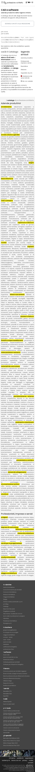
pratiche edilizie (16, 549)
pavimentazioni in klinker (23, 442)
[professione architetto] (14, 3)
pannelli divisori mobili (9, 408)
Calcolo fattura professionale (11, 711)
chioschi (10, 139)
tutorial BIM (6, 732)
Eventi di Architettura (9, 587)
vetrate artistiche (26, 525)
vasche (11, 177)
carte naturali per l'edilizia (24, 179)
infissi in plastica (22, 304)
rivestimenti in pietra (26, 330)
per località (5, 34)
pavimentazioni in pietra (13, 446)
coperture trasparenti (9, 237)
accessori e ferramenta (16, 296)
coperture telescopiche (25, 235)
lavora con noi (16, 760)
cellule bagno (28, 167)
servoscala (16, 480)
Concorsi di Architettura (9, 592)
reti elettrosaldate (27, 394)
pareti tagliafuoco (23, 412)
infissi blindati (13, 300)
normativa (9, 189)
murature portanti (7, 406)
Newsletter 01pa (7, 693)
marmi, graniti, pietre (26, 426)
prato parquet (6, 155)
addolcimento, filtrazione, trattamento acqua (17, 249)
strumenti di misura (20, 488)
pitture (8, 326)
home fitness (20, 171)
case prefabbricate (17, 494)
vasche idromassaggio (25, 177)
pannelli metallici (7, 410)
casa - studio (7, 639)
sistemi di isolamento (25, 350)
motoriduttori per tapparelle (14, 306)
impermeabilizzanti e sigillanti (22, 342)
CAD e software (7, 201)
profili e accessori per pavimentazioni (17, 457)
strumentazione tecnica (10, 484)
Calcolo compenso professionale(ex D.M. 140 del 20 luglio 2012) (12, 721)
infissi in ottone (11, 304)
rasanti (31, 328)
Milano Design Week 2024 (10, 743)
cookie (31, 760)
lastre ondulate (23, 237)
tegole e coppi (17, 239)
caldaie (31, 253)
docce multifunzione (8, 171)
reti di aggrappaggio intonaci (17, 393)
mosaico (9, 432)
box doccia (17, 167)
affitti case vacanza (26, 573)
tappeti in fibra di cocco (15, 195)
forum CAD (6, 655)
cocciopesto (5, 181)
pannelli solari (19, 189)
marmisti (13, 519)
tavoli (12, 131)
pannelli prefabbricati (8, 412)
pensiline (25, 153)
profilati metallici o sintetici (13, 392)
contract (11, 119)
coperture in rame (26, 231)
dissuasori (30, 141)
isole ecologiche (28, 149)
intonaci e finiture (27, 316)
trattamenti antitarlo (8, 197)
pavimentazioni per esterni (10, 153)
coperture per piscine (17, 141)
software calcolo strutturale (23, 209)
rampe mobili (22, 476)
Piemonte (17, 40)
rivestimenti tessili (21, 332)
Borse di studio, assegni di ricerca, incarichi (15, 673)
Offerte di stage (7, 681)
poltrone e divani (15, 127)
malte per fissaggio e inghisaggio (20, 382)
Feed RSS (5, 696)
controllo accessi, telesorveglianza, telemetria (17, 262)
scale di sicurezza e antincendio (12, 478)
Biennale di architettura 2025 (11, 738)
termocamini (5, 292)
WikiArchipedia (7, 701)
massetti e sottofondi (25, 388)
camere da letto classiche (15, 113)
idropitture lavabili (22, 320)
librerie (3, 123)
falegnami (4, 519)
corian (10, 426)
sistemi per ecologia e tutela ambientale (17, 193)
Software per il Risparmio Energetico (13, 664)
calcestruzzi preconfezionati (11, 372)
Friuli (22, 37)
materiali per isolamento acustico (12, 344)
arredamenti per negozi (20, 111)
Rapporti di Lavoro (8, 683)
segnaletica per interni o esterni (17, 129)
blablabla (6, 644)
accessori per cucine (16, 243)
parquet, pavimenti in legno (23, 432)
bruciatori (24, 253)
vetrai (14, 525)
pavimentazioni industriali (25, 448)
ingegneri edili (6, 567)
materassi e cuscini (21, 123)
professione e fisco (8, 649)
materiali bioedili (17, 185)
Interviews (6, 618)
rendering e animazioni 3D (15, 551)
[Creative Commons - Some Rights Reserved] (29, 766)
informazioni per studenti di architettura (15, 537)
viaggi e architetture (9, 573)
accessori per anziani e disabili (11, 165)
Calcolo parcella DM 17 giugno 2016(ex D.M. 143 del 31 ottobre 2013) (13, 717)
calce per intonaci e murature (21, 370)
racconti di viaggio (27, 575)
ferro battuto (12, 121)
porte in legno (13, 310)
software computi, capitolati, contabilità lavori (17, 211)
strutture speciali (14, 508)
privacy (24, 760)
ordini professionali (8, 533)
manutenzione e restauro (10, 352)
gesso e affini (28, 376)
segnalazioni (29, 758)
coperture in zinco (26, 233)
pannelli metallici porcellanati (23, 410)
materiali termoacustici (25, 346)
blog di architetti (7, 535)
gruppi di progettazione (10, 630)
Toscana (3, 42)
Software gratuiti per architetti (11, 662)
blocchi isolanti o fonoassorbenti (17, 399)
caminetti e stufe (8, 255)
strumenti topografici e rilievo (23, 492)
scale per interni (6, 480)
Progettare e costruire (9, 611)
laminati (17, 247)
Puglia (22, 40)
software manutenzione (10, 219)
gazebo (24, 143)
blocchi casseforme (8, 398)
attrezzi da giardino (7, 137)
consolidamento (21, 496)
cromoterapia (29, 169)
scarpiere (30, 127)
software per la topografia (23, 221)
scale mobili (29, 478)
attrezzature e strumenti (11, 464)
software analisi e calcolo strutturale (17, 202)
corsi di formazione (27, 181)
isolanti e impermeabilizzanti (12, 340)
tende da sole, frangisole (11, 163)
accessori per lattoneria (10, 462)
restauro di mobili (27, 521)
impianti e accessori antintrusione (17, 272)
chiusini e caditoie (19, 139)
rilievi (27, 551)
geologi (31, 561)
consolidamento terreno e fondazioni (17, 355)
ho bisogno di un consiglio (10, 632)
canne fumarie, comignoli (15, 227)
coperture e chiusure (26, 223)
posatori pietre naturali (9, 521)
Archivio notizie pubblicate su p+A (12, 601)
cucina (3, 243)
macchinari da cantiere (17, 466)
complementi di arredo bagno (12, 169)
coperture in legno (16, 229)
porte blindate (10, 308)
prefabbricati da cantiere (17, 468)
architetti (20, 557)
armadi (19, 109)
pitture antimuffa (27, 360)
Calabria (8, 37)
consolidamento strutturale (11, 354)
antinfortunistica (28, 462)
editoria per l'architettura (24, 535)
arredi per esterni (27, 135)
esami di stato (7, 642)
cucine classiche (15, 245)
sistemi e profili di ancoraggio (17, 415)
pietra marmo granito (25, 390)
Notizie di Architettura (9, 594)
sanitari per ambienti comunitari (18, 173)
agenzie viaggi (6, 575)
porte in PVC (24, 310)
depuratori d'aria (25, 265)
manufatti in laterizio (19, 386)
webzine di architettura (22, 541)
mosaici (21, 519)
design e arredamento (18, 561)
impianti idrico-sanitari (9, 277)
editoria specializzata (26, 183)
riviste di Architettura (25, 533)
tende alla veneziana (21, 131)
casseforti (9, 117)
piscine (31, 153)
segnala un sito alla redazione (17, 24)
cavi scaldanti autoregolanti (22, 257)
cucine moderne (28, 245)
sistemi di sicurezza (14, 470)
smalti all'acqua (16, 334)
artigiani (4, 517)
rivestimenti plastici (7, 332)
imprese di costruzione (9, 527)
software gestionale (26, 215)
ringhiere (31, 476)
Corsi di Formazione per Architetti (12, 590)
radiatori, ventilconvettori (19, 283)
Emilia (17, 37)
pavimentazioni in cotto (10, 438)
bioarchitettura (7, 179)
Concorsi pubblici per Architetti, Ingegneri (14, 671)
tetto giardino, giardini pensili (23, 241)
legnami (22, 380)
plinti (2, 500)
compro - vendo (8, 637)
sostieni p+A (6, 760)
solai (23, 500)
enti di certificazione (27, 531)
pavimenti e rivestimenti (24, 422)
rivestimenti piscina (8, 159)
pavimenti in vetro (17, 454)
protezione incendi (8, 362)
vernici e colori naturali (22, 199)
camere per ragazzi (20, 115)
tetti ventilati (5, 241)
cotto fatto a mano (9, 183)
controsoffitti (17, 318)
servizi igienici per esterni (9, 161)
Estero (17, 42)
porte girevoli (22, 308)
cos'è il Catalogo (9, 51)
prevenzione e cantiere (25, 460)
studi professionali (8, 557)
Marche (8, 40)
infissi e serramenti (17, 294)
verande (31, 314)
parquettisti (30, 519)
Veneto (12, 42)
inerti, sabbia (5, 378)
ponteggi (4, 468)
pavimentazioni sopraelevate (11, 452)
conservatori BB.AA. (16, 559)
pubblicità (20, 758)
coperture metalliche (8, 235)
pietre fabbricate (23, 456)
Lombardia (3, 40)
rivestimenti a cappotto (17, 414)
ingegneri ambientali (26, 565)
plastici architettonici (15, 547)
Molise (13, 40)
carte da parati (6, 318)
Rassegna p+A (7, 623)
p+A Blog (5, 604)
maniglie (10, 123)
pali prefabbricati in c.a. (26, 498)
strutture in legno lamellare (16, 502)
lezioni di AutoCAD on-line (10, 657)
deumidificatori (6, 267)
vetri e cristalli (6, 316)
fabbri (32, 517)
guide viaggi (16, 575)
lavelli (23, 247)
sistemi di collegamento (17, 472)
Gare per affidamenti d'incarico (11, 678)
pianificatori (30, 567)
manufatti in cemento (11, 384)
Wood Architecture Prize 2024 (11, 745)
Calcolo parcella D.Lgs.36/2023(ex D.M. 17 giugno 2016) (12, 713)
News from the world (9, 609)
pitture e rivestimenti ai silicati (23, 326)
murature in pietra (27, 404)
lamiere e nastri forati (19, 378)
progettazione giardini (9, 569)
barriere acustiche (21, 137)
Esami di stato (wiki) (8, 704)
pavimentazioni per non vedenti (17, 450)
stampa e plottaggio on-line (21, 553)
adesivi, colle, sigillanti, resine (11, 424)
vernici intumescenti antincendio (21, 338)
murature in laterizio (12, 404)
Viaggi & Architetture (8, 597)
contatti (30, 763)
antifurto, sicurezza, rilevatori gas (12, 251)
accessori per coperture (10, 225)
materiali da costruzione (10, 366)
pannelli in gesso (27, 408)
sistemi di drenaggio (26, 161)
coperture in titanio (9, 233)
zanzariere (15, 316)
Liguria (31, 37)
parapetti (30, 151)
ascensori (30, 472)
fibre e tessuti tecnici (17, 374)
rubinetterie (30, 171)
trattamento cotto (15, 523)
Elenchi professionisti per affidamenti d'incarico (16, 676)
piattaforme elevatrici (8, 476)
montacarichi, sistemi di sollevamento (17, 474)
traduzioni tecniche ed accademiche (17, 555)
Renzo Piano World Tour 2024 (11, 740)
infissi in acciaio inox (26, 300)
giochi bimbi (18, 145)
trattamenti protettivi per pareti (14, 336)
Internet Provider (20, 201)
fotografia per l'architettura (19, 545)
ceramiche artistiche (22, 517)
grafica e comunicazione (25, 563)
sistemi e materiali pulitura (24, 364)
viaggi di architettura (9, 635)
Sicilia (31, 40)
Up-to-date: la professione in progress (14, 616)
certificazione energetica (10, 647)
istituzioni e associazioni (24, 529)
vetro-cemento (6, 396)
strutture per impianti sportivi (22, 504)
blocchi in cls (22, 398)
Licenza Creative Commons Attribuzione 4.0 (21, 767)
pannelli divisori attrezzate (24, 406)
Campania (12, 37)
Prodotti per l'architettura (10, 621)
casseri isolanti (28, 372)
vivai (25, 163)
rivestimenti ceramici (8, 330)
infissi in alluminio (7, 302)
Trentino (8, 42)
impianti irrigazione (14, 149)
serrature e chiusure (19, 314)
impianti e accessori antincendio (13, 271)
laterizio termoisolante (9, 380)
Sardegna (27, 40)
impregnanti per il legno (18, 358)
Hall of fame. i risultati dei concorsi (12, 613)
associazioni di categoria (10, 531)
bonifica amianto (27, 352)
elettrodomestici (7, 247)
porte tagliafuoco (15, 312)
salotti (24, 127)
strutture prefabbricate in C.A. (13, 506)
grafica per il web (8, 565)
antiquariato (11, 109)
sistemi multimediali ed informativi (21, 290)
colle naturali (15, 181)
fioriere (10, 143)
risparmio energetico (26, 191)
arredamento (6, 107)
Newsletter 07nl (7, 691)
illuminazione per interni (25, 121)
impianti (30, 247)
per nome (4, 32)
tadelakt (4, 523)
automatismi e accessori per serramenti (17, 252)
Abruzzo (3, 37)
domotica (16, 267)
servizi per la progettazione (11, 543)
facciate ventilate (13, 402)
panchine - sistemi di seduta (13, 151)
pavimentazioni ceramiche (11, 434)
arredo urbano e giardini (10, 135)
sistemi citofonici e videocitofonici (22, 285)
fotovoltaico (5, 185)
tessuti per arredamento (23, 133)
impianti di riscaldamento (24, 269)
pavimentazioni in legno (10, 444)
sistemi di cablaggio (9, 287)
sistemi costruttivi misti (13, 500)
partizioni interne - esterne (24, 396)
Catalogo (5, 606)
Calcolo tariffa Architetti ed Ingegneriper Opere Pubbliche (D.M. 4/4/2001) (13, 724)
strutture (4, 494)
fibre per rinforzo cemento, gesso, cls (17, 375)
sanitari (3, 173)
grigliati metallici (15, 147)
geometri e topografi (8, 563)
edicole (3, 143)
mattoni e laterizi (8, 390)
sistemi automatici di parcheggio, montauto (17, 481)
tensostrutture (29, 239)
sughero (4, 195)
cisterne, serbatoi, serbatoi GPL (11, 259)
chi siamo (12, 758)
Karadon (16, 426)
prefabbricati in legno (19, 155)
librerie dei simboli (8, 659)
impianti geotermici (26, 275)
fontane (17, 143)
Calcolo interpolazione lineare (11, 730)
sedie (3, 129)
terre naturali (29, 195)
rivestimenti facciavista (24, 157)
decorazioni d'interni (22, 119)
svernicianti (30, 334)
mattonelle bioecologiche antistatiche (17, 186)
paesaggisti (19, 567)
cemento (4, 374)
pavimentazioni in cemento (23, 436)
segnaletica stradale (26, 159)
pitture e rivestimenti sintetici (13, 328)
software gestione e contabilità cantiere (17, 217)
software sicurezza (8, 223)
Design (5, 599)
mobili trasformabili (13, 125)
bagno (31, 163)
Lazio (27, 37)
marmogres (5, 428)
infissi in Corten (21, 302)
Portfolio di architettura (9, 685)
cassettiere (19, 117)
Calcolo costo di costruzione (11, 728)
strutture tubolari (28, 508)
